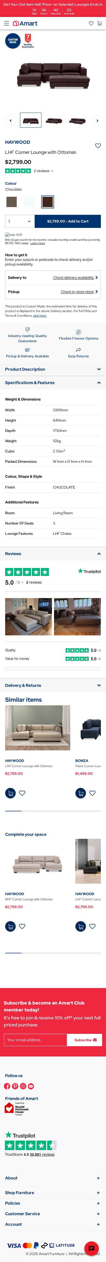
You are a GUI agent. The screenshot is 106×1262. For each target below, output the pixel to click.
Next (97, 120)
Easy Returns (78, 356)
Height (10, 420)
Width (10, 410)
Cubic (10, 451)
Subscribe (83, 1039)
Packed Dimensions (21, 461)
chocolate (13, 189)
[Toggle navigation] (6, 23)
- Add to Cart (68, 221)
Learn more (37, 243)
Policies (12, 1203)
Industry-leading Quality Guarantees (27, 338)
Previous (10, 120)
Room (10, 513)
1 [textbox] (9, 221)
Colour (11, 183)
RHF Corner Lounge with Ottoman (29, 899)
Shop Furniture (19, 1192)
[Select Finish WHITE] (29, 201)
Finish (10, 487)
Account (13, 1224)
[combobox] (19, 221)
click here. (40, 316)
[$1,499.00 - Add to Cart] (81, 793)
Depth (10, 430)
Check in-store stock (77, 291)
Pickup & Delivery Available (27, 356)
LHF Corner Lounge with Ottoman (28, 766)
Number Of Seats (19, 523)
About (11, 1178)
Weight (10, 441)
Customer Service (22, 1213)
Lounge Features (19, 533)
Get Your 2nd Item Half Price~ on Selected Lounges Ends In (52, 8)
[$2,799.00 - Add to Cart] (10, 793)
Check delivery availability (73, 277)
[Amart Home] (25, 23)
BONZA (81, 760)
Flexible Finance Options (78, 338)
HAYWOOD (14, 760)
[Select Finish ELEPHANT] (11, 201)
